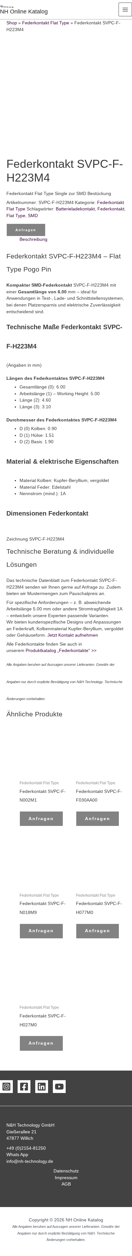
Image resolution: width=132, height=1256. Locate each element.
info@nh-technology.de (29, 1161)
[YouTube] (59, 1086)
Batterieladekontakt (75, 209)
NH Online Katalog (24, 11)
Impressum (66, 1177)
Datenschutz (66, 1171)
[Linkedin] (41, 1086)
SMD (33, 215)
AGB (66, 1184)
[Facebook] (24, 1086)
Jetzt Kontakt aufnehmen (72, 635)
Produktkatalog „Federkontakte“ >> (60, 650)
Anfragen (25, 230)
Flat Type (15, 215)
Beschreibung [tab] (33, 239)
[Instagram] (6, 1086)
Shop (11, 22)
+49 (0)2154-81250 (26, 1148)
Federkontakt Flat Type (45, 22)
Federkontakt (110, 209)
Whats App (17, 1154)
